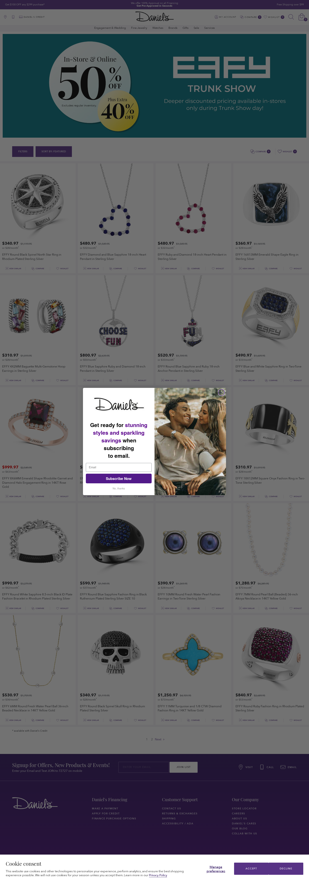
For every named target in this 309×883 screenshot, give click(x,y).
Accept (251, 868)
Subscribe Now (119, 478)
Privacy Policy (158, 875)
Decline (286, 868)
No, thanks (119, 488)
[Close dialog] (221, 392)
